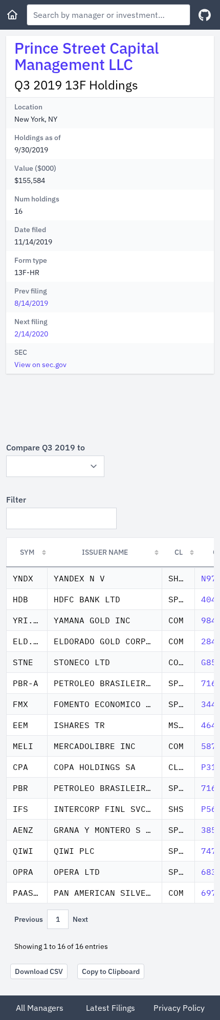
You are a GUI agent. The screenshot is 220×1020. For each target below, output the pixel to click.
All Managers (39, 1008)
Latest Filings (110, 1008)
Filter (16, 499)
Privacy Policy (179, 1008)
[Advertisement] (110, 407)
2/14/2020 (31, 333)
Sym (27, 552)
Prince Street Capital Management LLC (86, 56)
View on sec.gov (40, 364)
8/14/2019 (31, 303)
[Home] (12, 15)
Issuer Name (105, 552)
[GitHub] (205, 15)
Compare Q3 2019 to (45, 447)
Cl (178, 552)
